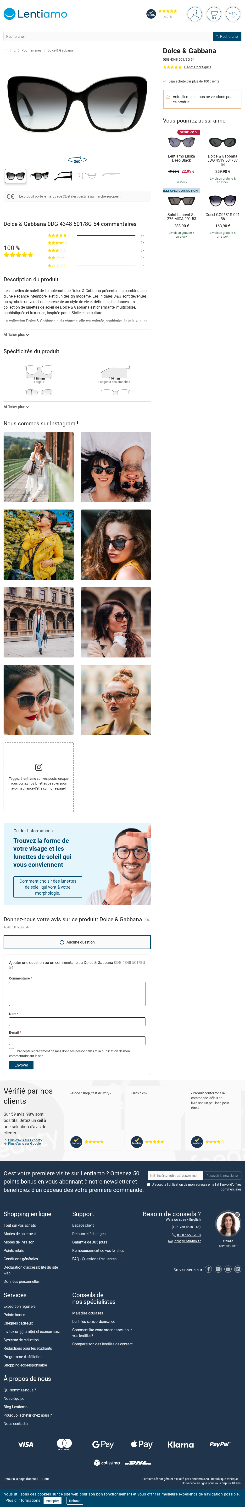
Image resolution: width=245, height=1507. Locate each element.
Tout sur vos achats (20, 1225)
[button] (15, 176)
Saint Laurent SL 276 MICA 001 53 (181, 217)
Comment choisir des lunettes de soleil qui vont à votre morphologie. (47, 887)
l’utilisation (175, 1184)
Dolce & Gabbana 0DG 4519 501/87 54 (222, 160)
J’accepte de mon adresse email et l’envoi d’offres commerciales (196, 1186)
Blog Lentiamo (16, 1406)
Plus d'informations (23, 1500)
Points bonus (14, 1314)
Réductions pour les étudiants (28, 1348)
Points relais (14, 1250)
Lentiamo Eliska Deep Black (181, 158)
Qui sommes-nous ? (20, 1390)
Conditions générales (21, 1258)
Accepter (52, 1500)
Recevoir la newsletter (222, 1175)
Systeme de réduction (21, 1340)
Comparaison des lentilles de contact (102, 1344)
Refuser (75, 1500)
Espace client (83, 1225)
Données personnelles (21, 1281)
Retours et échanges (88, 1233)
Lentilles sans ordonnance (93, 1321)
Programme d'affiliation (23, 1356)
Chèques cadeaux (18, 1323)
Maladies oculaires (87, 1313)
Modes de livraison (19, 1242)
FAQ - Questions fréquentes (94, 1258)
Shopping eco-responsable (25, 1365)
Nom (13, 1013)
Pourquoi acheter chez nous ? (28, 1415)
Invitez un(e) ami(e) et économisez (32, 1331)
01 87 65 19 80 (189, 1235)
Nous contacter (16, 1423)
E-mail (15, 1032)
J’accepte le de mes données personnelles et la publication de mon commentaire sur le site (69, 1053)
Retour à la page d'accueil (21, 1478)
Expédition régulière (19, 1306)
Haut (45, 1478)
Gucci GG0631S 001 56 (223, 217)
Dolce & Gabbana (60, 50)
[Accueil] (5, 50)
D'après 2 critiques (197, 67)
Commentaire (20, 978)
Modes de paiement (20, 1233)
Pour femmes (31, 50)
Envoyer (21, 1065)
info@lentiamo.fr (187, 1241)
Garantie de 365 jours (89, 1242)
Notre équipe (14, 1398)
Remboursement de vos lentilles (98, 1250)
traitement (42, 1051)
